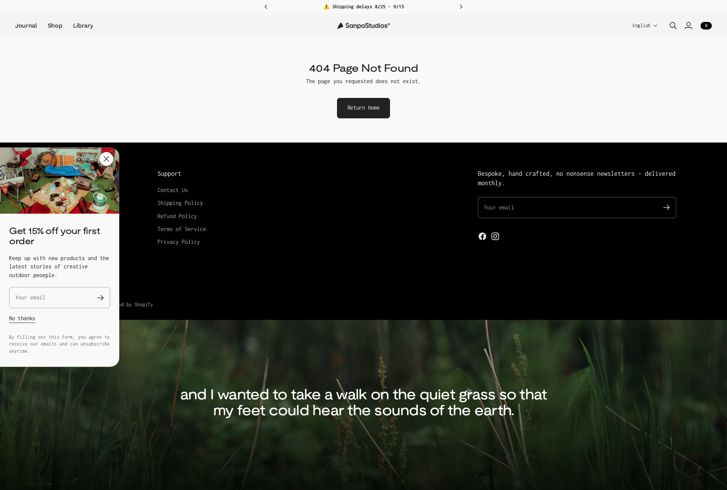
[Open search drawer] (673, 25)
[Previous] (266, 7)
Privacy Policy (179, 242)
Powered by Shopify (129, 304)
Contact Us (173, 190)
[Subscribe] (100, 298)
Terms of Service (182, 229)
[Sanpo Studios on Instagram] (495, 236)
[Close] (106, 159)
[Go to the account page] (688, 25)
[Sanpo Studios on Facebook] (482, 236)
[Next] (461, 7)
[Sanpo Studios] (363, 25)
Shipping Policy (180, 203)
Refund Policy (177, 216)
